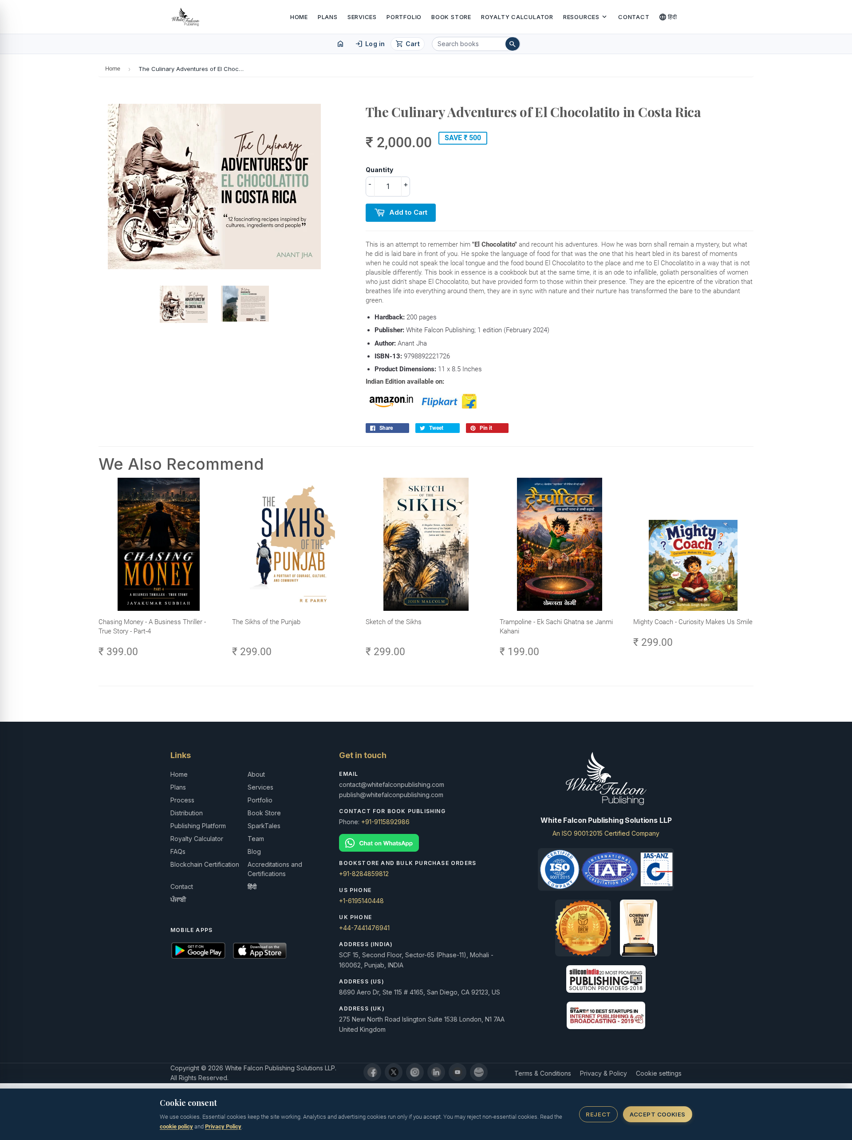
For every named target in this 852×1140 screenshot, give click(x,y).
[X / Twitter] (393, 1072)
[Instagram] (415, 1072)
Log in (370, 44)
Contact (633, 16)
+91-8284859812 (364, 873)
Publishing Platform (198, 825)
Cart (407, 44)
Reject (598, 1114)
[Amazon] (479, 1072)
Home (299, 16)
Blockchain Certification (204, 864)
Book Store (451, 16)
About (256, 774)
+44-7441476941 (364, 928)
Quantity (379, 169)
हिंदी (668, 17)
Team (256, 838)
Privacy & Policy (603, 1073)
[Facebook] (372, 1072)
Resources (585, 17)
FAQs (177, 851)
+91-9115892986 (385, 822)
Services (362, 16)
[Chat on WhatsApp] (426, 843)
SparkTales (264, 825)
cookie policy (176, 1126)
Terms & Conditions (542, 1073)
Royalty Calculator (517, 16)
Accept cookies (657, 1114)
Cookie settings (659, 1073)
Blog (254, 851)
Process (182, 800)
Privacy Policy (223, 1126)
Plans (328, 16)
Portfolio (404, 16)
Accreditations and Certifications (275, 869)
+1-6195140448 (361, 900)
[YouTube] (457, 1072)
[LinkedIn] (436, 1072)
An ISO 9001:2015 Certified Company (605, 833)
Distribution (186, 813)
